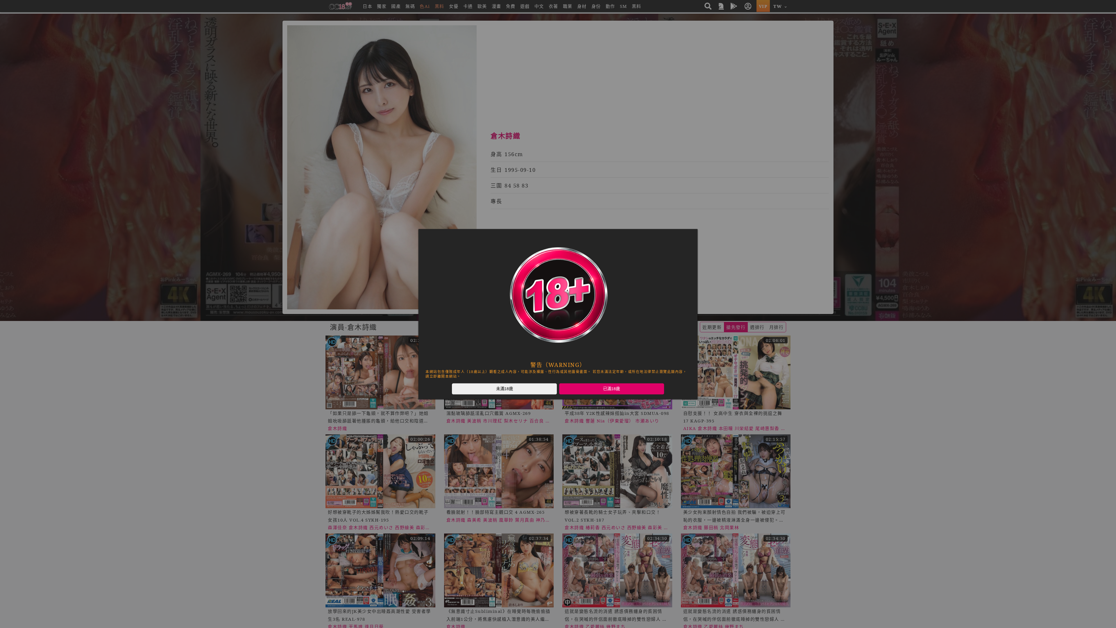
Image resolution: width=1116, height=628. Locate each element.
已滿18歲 (611, 388)
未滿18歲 (504, 388)
